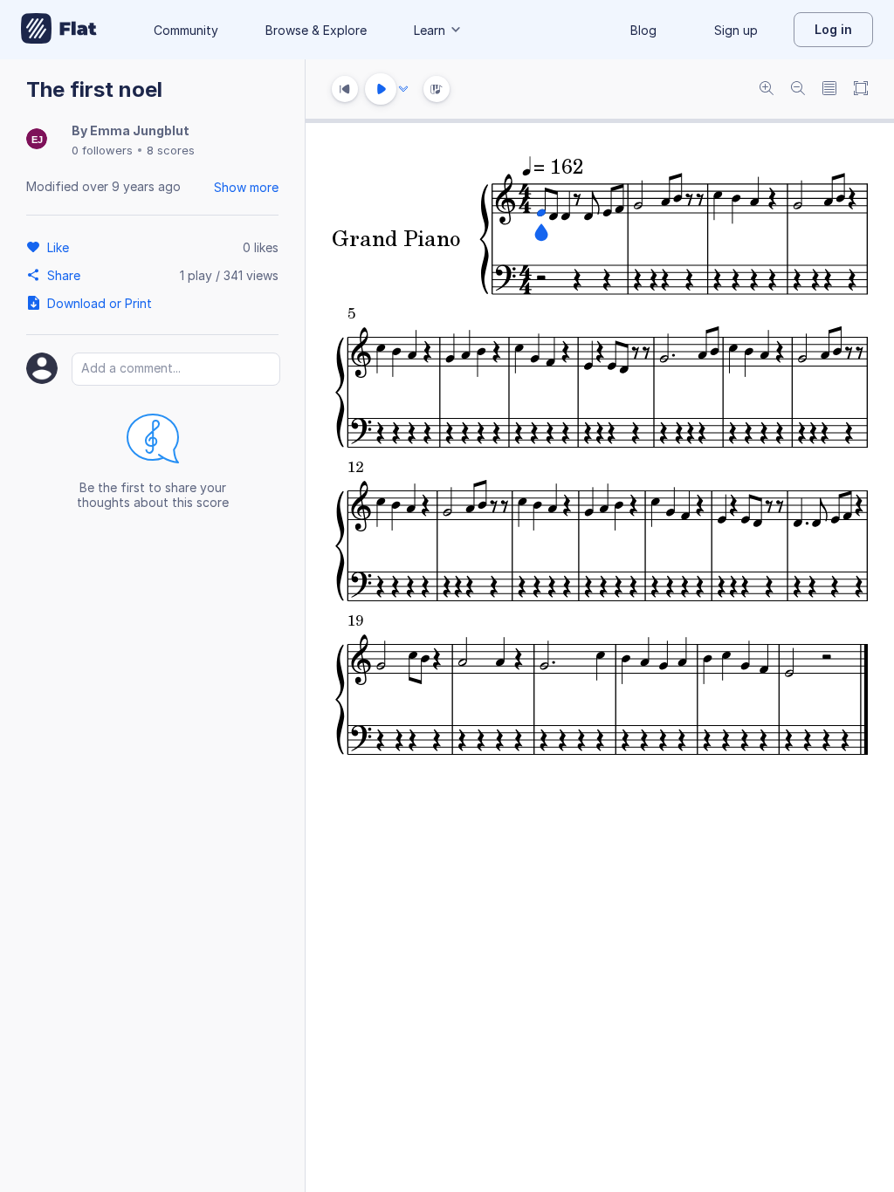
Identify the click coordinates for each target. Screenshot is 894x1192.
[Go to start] (345, 89)
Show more (246, 187)
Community (186, 30)
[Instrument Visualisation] (436, 89)
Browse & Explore (316, 30)
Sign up (736, 30)
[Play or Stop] (380, 89)
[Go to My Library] (59, 29)
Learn (429, 30)
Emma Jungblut (139, 130)
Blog (643, 30)
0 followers (102, 150)
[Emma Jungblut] (36, 140)
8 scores (171, 150)
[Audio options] (403, 89)
